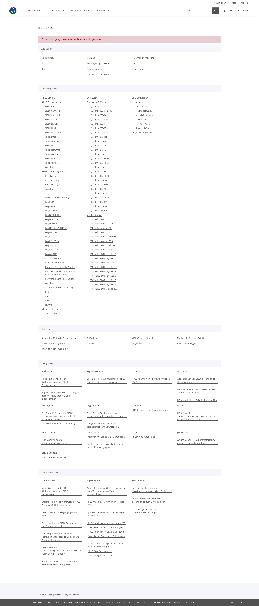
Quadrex (91, 343)
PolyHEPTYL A (51, 219)
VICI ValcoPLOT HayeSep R (103, 280)
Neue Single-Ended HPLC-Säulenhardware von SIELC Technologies (55, 381)
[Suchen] (215, 10)
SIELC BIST (50, 106)
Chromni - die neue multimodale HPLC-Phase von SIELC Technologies (106, 380)
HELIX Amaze (51, 175)
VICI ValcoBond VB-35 (101, 228)
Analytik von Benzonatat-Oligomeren (106, 436)
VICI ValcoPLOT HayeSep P (103, 271)
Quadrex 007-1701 (99, 128)
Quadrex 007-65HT (99, 197)
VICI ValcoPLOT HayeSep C (103, 262)
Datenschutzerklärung (143, 57)
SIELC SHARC (51, 162)
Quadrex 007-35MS (100, 162)
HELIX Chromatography (53, 171)
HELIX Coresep (52, 180)
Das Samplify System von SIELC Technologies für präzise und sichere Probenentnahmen (60, 416)
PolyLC (45, 193)
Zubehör (49, 167)
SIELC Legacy (51, 123)
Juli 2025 (136, 371)
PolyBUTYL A (51, 202)
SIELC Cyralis (51, 119)
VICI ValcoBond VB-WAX (102, 249)
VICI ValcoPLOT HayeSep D (103, 267)
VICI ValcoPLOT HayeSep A (103, 254)
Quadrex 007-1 (97, 106)
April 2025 (182, 371)
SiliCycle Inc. (93, 338)
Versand (75, 594)
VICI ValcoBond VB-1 (100, 219)
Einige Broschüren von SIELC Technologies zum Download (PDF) (104, 425)
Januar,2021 (183, 432)
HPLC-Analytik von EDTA (55, 457)
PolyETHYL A (51, 210)
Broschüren (138, 480)
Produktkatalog (94, 68)
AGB (134, 63)
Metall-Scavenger (144, 115)
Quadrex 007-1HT (99, 136)
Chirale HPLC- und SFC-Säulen (60, 267)
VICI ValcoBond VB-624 (101, 241)
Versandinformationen (98, 74)
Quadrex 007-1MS (99, 141)
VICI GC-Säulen (94, 215)
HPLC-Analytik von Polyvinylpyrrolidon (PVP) (151, 380)
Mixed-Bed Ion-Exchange (57, 197)
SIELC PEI (49, 145)
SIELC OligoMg (52, 141)
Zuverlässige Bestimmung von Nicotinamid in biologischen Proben (105, 415)
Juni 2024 (136, 405)
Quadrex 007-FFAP (99, 206)
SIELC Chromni (52, 115)
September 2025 (95, 371)
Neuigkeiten (220, 2)
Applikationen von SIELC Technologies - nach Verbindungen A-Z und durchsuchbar (61, 395)
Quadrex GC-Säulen (97, 102)
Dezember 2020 (49, 452)
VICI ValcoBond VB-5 (100, 232)
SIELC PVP (50, 158)
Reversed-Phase (144, 128)
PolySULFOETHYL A (54, 249)
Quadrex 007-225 (99, 149)
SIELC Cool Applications (145, 436)
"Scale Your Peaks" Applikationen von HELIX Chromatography (105, 446)
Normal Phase (143, 123)
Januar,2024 (93, 432)
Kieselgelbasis (139, 102)
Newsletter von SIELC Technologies (60, 423)
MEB (47, 300)
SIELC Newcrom (53, 132)
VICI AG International (142, 338)
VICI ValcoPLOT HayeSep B (103, 258)
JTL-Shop (243, 602)
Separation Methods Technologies (59, 287)
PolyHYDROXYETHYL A (56, 228)
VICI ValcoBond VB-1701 (102, 223)
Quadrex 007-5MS (99, 184)
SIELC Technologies (51, 102)
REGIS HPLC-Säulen (51, 258)
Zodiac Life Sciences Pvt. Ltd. (191, 338)
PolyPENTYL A (52, 236)
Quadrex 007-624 (99, 193)
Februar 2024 (48, 432)
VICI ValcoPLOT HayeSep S (103, 284)
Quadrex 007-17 (98, 123)
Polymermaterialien (142, 132)
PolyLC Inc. (137, 343)
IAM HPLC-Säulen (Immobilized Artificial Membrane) (60, 273)
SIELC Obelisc (52, 136)
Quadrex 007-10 (98, 115)
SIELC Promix (51, 154)
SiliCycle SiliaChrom (51, 309)
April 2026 (47, 371)
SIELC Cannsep (52, 110)
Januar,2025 (48, 405)
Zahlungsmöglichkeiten (98, 63)
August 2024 (93, 405)
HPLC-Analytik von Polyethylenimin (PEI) (197, 400)
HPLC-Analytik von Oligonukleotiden (151, 409)
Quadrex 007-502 (99, 171)
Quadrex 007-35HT (99, 158)
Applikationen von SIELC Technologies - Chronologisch (197, 380)
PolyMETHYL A (52, 232)
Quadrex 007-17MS (100, 132)
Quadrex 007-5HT (99, 180)
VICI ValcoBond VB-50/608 (103, 236)
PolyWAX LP (51, 254)
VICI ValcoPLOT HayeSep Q (103, 275)
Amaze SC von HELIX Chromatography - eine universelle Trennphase (196, 441)
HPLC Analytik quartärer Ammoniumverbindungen (54, 441)
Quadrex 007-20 (98, 145)
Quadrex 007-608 (99, 188)
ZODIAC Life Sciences (52, 313)
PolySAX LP (50, 245)
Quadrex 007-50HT (99, 175)
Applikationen (94, 480)
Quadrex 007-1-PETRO (101, 110)
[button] (224, 10)
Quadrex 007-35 (98, 154)
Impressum (137, 68)
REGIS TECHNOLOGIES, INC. (55, 349)
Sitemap (91, 57)
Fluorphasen (142, 106)
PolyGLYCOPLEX (53, 215)
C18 (47, 291)
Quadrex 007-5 (97, 167)
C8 (46, 296)
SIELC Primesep (53, 149)
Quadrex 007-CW (98, 202)
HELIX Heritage (52, 184)
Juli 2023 (136, 432)
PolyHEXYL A (51, 223)
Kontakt (244, 2)
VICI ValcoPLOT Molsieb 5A (103, 288)
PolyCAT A (50, 206)
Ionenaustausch (144, 110)
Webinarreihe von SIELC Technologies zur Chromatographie (196, 391)
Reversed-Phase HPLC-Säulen (59, 278)
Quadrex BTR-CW (99, 210)
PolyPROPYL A (52, 241)
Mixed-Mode (142, 119)
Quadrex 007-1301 (99, 119)
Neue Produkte (49, 480)
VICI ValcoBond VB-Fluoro (102, 245)
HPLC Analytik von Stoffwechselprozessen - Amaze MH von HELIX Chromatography (197, 416)
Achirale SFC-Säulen (55, 262)
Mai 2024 (181, 405)
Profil (233, 2)
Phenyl (48, 304)
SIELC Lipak (50, 128)
